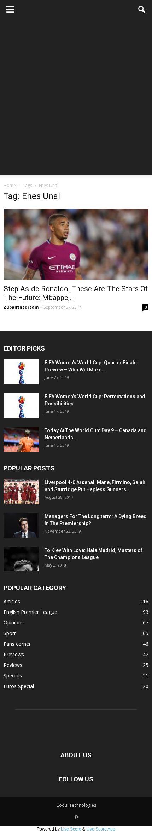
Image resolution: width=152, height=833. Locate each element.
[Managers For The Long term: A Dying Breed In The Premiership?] (21, 525)
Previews (14, 654)
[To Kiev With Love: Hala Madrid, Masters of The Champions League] (21, 559)
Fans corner (17, 643)
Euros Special (19, 686)
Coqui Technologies (76, 805)
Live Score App (100, 829)
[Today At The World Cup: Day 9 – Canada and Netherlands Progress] (21, 439)
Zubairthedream (21, 307)
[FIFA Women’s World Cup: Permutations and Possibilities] (21, 405)
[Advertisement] (76, 99)
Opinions (14, 622)
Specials (13, 675)
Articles (12, 601)
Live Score (71, 829)
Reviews (13, 665)
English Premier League (30, 612)
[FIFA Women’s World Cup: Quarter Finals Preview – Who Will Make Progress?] (21, 371)
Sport (10, 633)
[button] (142, 9)
